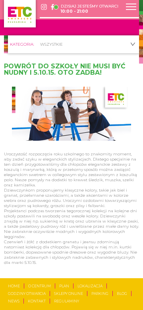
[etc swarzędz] (20, 13)
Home (14, 286)
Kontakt (37, 301)
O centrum (39, 286)
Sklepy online (68, 293)
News (13, 301)
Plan (64, 286)
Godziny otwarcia (27, 293)
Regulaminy (66, 301)
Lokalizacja (89, 286)
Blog (122, 293)
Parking (99, 293)
